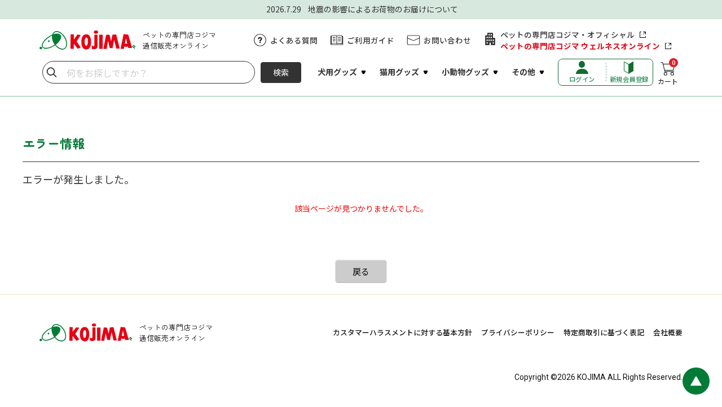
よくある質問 (294, 40)
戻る (361, 271)
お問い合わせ (447, 40)
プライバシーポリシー (517, 332)
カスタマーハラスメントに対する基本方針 (402, 332)
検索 (281, 72)
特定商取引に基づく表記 (603, 332)
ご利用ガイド (370, 40)
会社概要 (668, 332)
